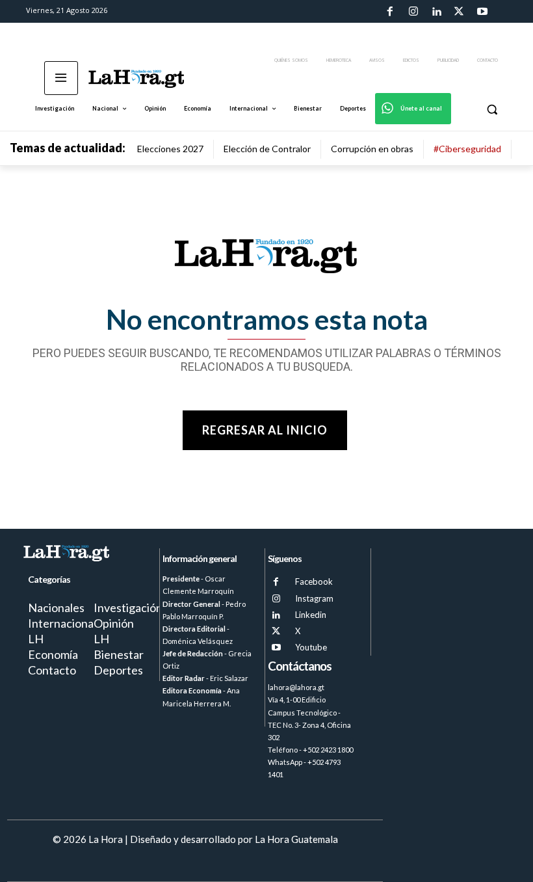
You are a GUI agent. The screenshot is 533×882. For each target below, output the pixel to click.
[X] (276, 631)
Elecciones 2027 (170, 148)
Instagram (314, 598)
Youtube (311, 647)
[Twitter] (459, 11)
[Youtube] (482, 11)
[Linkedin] (436, 11)
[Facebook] (390, 11)
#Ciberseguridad (467, 148)
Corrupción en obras (372, 148)
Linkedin (310, 614)
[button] (491, 109)
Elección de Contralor (267, 148)
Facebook (314, 581)
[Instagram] (412, 11)
